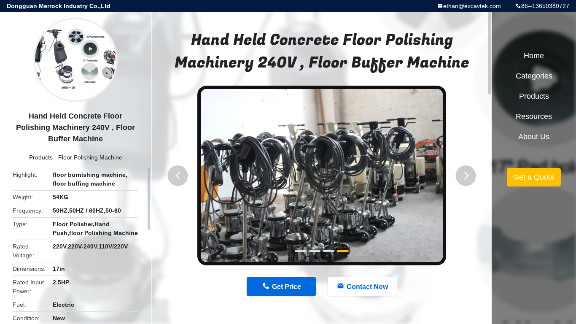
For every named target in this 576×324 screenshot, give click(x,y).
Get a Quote (533, 177)
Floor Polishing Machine (90, 157)
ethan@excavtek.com (472, 6)
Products (41, 157)
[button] (178, 175)
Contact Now (367, 286)
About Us (533, 136)
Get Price (286, 286)
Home (534, 55)
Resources (534, 116)
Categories (534, 76)
